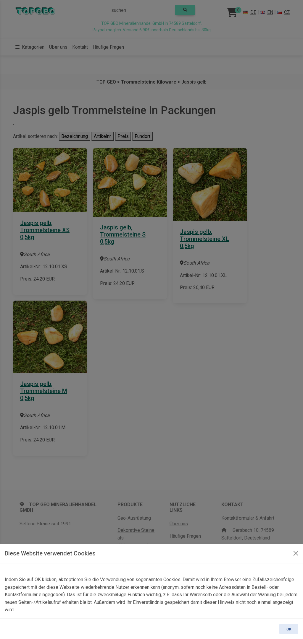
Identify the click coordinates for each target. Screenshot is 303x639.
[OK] (296, 553)
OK (288, 629)
